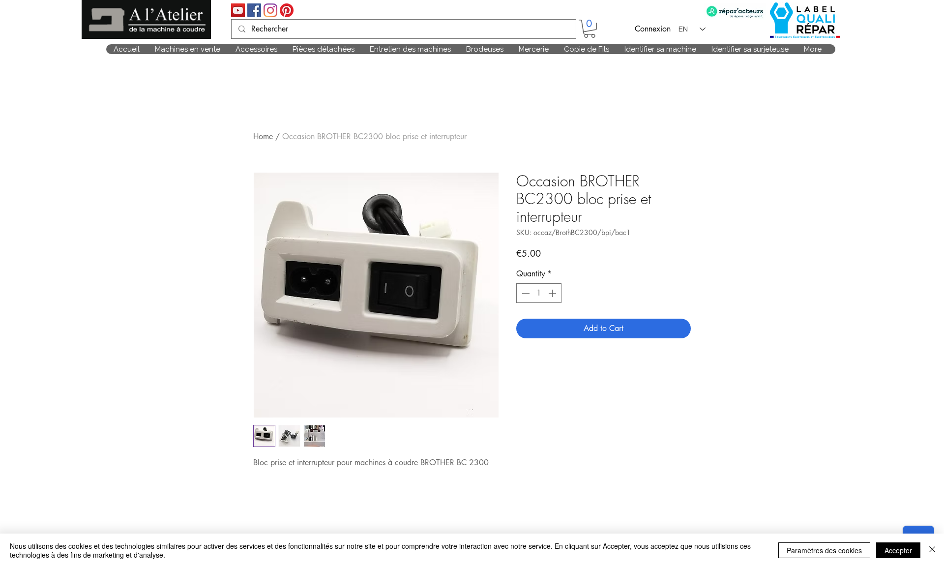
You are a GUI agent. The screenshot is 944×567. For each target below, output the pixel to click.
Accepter (898, 550)
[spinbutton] (538, 293)
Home (263, 136)
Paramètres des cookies (824, 550)
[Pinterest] (287, 10)
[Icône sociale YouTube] (238, 10)
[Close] (932, 550)
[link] (589, 29)
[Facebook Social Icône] (254, 10)
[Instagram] (270, 10)
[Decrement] (524, 293)
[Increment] (553, 293)
